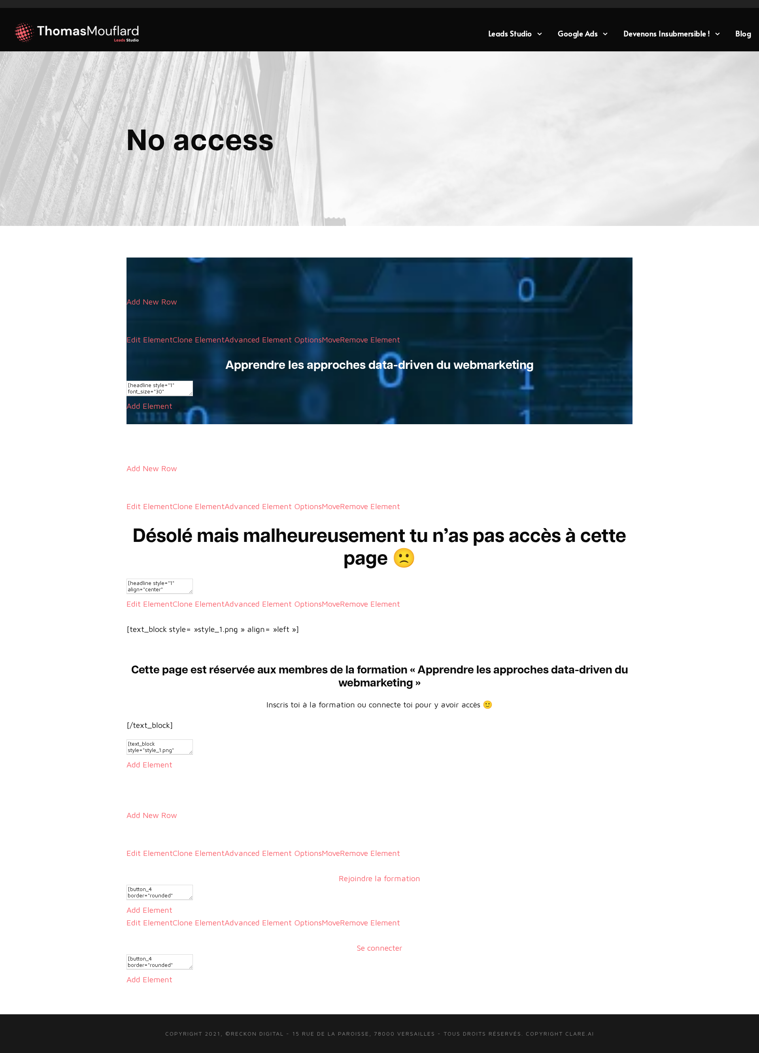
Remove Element (370, 339)
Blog (743, 33)
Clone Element (199, 339)
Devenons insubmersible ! (667, 33)
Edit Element (149, 339)
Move (331, 339)
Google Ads (578, 33)
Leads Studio (510, 33)
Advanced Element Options (273, 339)
